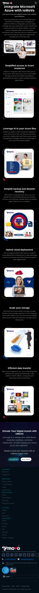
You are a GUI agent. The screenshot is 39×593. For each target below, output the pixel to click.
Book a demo (7, 481)
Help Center (6, 490)
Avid (3, 513)
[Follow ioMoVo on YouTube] (7, 554)
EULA (18, 586)
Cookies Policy (25, 586)
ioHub (4, 526)
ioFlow (4, 535)
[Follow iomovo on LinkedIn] (3, 554)
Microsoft (5, 516)
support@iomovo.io (27, 559)
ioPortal (5, 532)
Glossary (5, 500)
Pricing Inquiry (7, 484)
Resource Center (8, 503)
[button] (35, 3)
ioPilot (4, 521)
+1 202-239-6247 (10, 559)
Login (4, 487)
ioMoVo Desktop (8, 538)
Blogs (4, 495)
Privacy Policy (6, 586)
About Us (5, 472)
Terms (13, 586)
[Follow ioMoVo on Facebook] (16, 554)
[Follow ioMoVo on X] (20, 554)
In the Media (6, 498)
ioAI (3, 529)
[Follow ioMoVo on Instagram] (11, 554)
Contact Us (6, 474)
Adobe (4, 510)
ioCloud (5, 524)
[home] (7, 3)
